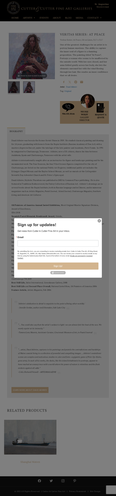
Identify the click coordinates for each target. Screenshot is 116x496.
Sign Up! (58, 266)
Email (20, 237)
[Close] (99, 220)
